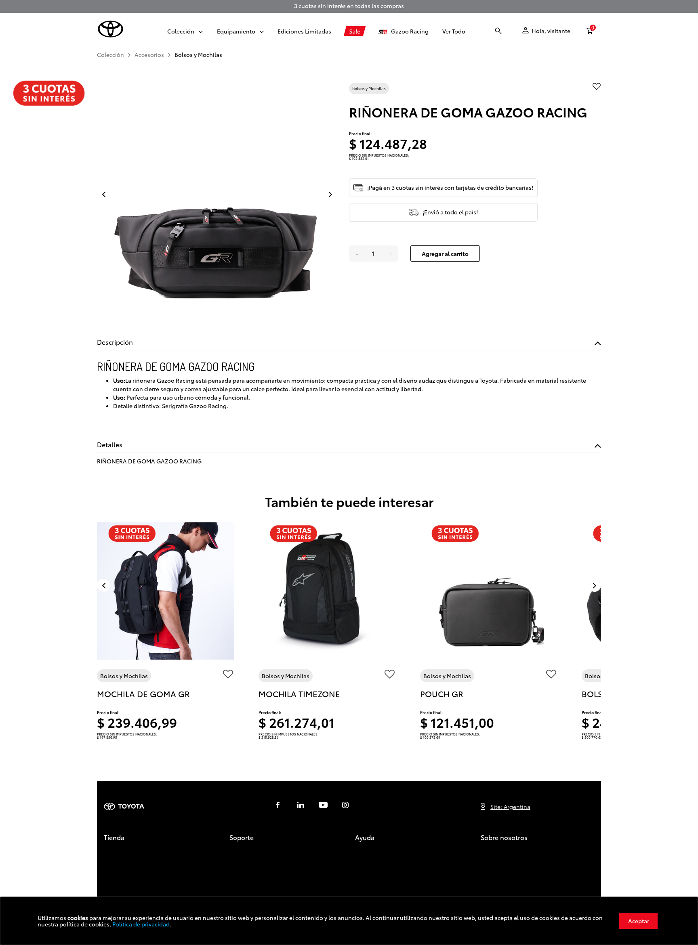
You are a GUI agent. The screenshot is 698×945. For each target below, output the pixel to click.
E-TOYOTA (494, 872)
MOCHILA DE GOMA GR (143, 693)
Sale (109, 882)
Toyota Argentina (504, 852)
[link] (304, 31)
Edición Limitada (126, 872)
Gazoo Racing (123, 892)
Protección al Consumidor (264, 872)
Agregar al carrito (445, 253)
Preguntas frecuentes (384, 872)
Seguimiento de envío (259, 852)
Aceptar (638, 921)
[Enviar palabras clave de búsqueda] (498, 31)
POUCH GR (441, 693)
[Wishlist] (227, 675)
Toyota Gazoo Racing (509, 862)
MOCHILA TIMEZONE (299, 693)
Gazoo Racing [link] (408, 31)
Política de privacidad (141, 924)
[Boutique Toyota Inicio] (110, 29)
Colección (117, 852)
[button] (180, 31)
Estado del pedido (254, 862)
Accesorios (118, 862)
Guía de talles (374, 862)
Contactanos (372, 852)
